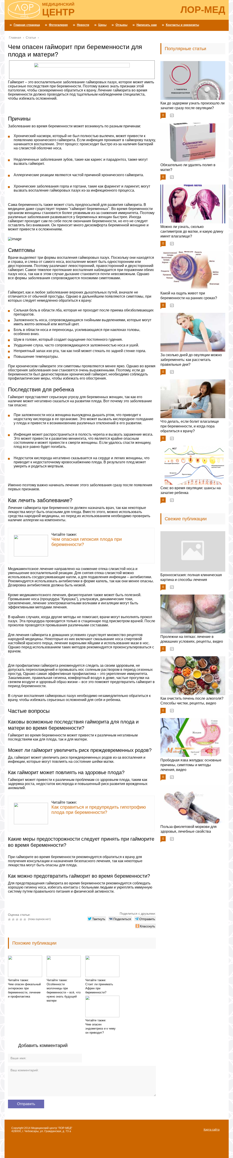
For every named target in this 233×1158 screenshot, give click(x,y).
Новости (83, 25)
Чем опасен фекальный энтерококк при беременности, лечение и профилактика (24, 990)
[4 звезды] (21, 919)
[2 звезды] (14, 919)
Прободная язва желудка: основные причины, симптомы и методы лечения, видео (190, 765)
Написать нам (147, 25)
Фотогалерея (58, 25)
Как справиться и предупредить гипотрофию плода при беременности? (98, 810)
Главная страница (27, 25)
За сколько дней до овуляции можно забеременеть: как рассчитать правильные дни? (191, 359)
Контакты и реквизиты (182, 25)
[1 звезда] (10, 919)
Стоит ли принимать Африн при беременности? (99, 988)
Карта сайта (212, 1129)
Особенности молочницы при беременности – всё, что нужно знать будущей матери (64, 992)
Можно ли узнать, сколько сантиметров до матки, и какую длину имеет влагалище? (191, 231)
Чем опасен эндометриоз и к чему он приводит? (100, 1028)
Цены (102, 25)
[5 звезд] (25, 919)
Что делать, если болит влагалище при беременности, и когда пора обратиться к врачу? (189, 426)
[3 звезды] (18, 919)
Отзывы (121, 25)
